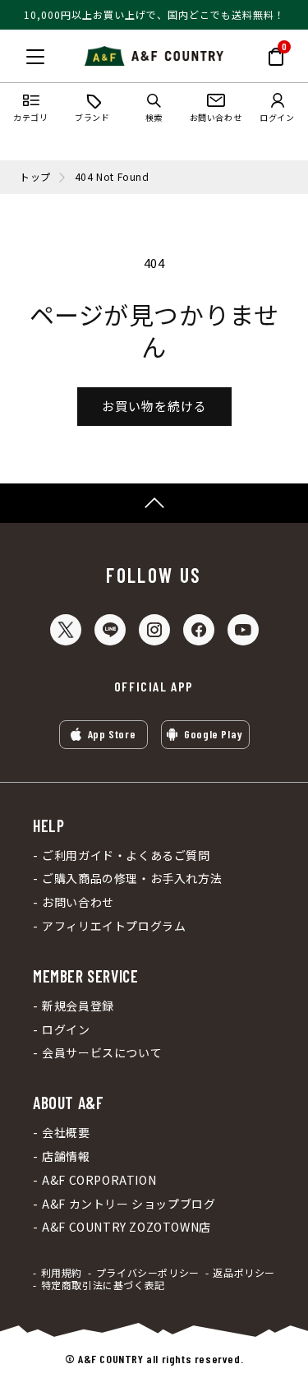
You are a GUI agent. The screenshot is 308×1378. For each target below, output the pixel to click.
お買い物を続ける (154, 405)
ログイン (66, 1030)
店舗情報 (66, 1156)
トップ (35, 177)
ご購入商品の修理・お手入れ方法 (132, 879)
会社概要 (66, 1133)
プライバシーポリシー (148, 1273)
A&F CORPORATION (99, 1180)
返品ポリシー (244, 1273)
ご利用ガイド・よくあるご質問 (125, 855)
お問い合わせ (78, 902)
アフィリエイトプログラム (114, 926)
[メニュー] (35, 57)
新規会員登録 (78, 1006)
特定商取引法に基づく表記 (103, 1285)
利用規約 (61, 1273)
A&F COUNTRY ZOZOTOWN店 (126, 1227)
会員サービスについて (102, 1053)
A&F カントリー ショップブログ (128, 1204)
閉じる (17, 53)
